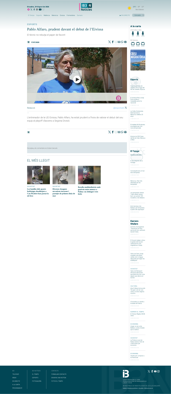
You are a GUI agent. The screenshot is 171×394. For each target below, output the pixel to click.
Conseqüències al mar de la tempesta (137, 171)
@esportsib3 (118, 108)
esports (32, 24)
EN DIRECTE (16, 381)
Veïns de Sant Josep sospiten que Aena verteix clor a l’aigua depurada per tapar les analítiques (137, 257)
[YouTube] (40, 9)
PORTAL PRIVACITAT (148, 388)
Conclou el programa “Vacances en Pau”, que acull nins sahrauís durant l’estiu (137, 229)
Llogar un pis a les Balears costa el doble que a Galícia (137, 327)
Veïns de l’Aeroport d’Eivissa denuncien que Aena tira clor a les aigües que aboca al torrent (137, 274)
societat (134, 269)
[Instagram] (37, 9)
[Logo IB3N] (85, 7)
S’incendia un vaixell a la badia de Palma (137, 302)
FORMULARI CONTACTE (58, 374)
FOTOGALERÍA (36, 381)
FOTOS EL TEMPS (57, 381)
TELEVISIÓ (15, 374)
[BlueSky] (43, 9)
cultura (133, 286)
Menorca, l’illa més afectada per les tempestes (136, 182)
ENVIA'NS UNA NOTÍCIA (58, 378)
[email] (119, 42)
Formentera (71, 15)
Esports (39, 15)
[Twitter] (109, 42)
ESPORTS (35, 378)
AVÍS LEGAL (140, 388)
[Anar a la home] (28, 9)
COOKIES (125, 388)
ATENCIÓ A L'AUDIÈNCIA (132, 388)
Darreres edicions (136, 155)
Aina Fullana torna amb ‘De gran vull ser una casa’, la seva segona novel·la (137, 290)
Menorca (55, 15)
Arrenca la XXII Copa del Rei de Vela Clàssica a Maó (137, 138)
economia (134, 324)
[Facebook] (34, 9)
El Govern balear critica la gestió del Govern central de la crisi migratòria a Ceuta (137, 242)
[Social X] (31, 9)
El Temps (31, 15)
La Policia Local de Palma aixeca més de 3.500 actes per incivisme (137, 342)
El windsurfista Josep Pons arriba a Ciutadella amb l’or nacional (137, 100)
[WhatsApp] (122, 42)
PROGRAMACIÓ (17, 388)
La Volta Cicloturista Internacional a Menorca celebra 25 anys (136, 113)
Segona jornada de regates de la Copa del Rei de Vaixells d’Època (137, 87)
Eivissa (62, 15)
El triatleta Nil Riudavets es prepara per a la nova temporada (137, 126)
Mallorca (47, 15)
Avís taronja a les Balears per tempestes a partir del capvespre (137, 207)
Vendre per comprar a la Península (137, 356)
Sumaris (80, 15)
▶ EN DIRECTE (125, 15)
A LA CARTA (16, 385)
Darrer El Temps (137, 312)
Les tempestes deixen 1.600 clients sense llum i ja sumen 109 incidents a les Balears (137, 195)
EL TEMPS (35, 374)
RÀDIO (14, 378)
